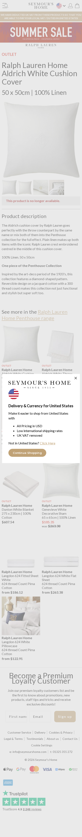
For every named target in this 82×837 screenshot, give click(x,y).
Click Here (47, 443)
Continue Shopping (27, 452)
